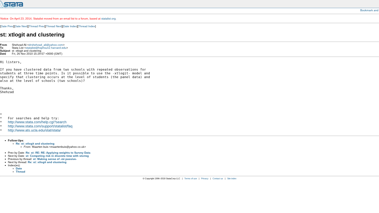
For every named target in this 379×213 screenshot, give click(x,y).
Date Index (70, 26)
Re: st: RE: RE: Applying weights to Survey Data (58, 152)
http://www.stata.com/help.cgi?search (37, 122)
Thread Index (86, 26)
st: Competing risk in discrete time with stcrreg (57, 155)
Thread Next (54, 26)
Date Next (21, 26)
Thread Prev (36, 26)
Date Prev (7, 26)
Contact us (218, 178)
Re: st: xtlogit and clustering (35, 143)
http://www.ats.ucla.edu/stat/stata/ (34, 130)
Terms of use (190, 178)
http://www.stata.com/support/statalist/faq (40, 126)
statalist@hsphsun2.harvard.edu (46, 47)
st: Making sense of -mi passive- (55, 159)
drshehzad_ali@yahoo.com (46, 44)
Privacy (204, 178)
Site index (231, 178)
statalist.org (108, 18)
